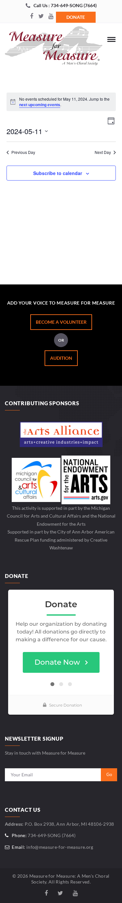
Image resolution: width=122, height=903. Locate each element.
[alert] (61, 102)
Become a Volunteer (61, 322)
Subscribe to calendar (57, 173)
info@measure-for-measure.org (59, 847)
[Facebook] (31, 16)
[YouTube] (51, 16)
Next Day (103, 152)
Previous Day (23, 152)
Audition (61, 358)
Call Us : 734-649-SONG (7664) (65, 5)
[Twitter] (41, 16)
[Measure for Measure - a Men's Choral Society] (53, 47)
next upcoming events (39, 104)
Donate (75, 17)
